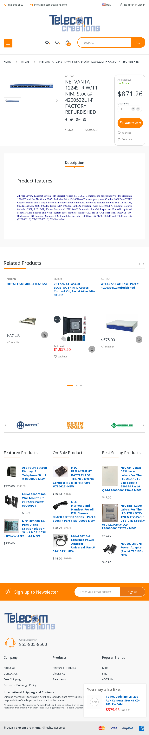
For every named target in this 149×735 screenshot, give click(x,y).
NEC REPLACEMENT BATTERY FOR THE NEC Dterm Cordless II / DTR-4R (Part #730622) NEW (73, 477)
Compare (127, 139)
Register (129, 4)
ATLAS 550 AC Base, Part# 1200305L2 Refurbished (120, 285)
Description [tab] (74, 162)
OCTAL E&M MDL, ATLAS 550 (27, 284)
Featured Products (64, 668)
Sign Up (133, 592)
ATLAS (25, 61)
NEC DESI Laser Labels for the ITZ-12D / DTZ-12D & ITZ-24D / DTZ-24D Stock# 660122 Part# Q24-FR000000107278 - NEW (123, 516)
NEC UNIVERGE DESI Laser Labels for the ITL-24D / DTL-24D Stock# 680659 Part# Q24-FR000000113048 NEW (122, 479)
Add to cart (133, 123)
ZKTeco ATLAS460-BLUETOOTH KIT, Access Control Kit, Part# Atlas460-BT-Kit (74, 289)
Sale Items (59, 679)
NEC (104, 673)
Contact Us (11, 673)
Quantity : (123, 103)
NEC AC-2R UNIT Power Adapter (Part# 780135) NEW (132, 549)
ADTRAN (107, 679)
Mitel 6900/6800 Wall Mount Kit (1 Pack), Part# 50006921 (34, 500)
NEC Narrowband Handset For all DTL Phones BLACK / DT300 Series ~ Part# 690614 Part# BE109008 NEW (74, 511)
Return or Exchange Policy (20, 685)
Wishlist (126, 132)
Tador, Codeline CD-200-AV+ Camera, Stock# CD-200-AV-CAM (123, 700)
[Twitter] (71, 119)
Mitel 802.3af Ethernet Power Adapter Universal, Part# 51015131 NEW (74, 543)
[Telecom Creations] (74, 23)
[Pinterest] (84, 119)
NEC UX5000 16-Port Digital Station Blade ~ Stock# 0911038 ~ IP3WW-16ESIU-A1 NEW (25, 528)
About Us (9, 668)
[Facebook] (66, 119)
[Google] (78, 119)
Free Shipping (12, 679)
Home (7, 61)
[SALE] (74, 328)
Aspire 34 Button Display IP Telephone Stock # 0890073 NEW (34, 473)
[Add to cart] (44, 334)
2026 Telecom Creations (23, 727)
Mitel (105, 668)
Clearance (59, 673)
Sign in (141, 4)
